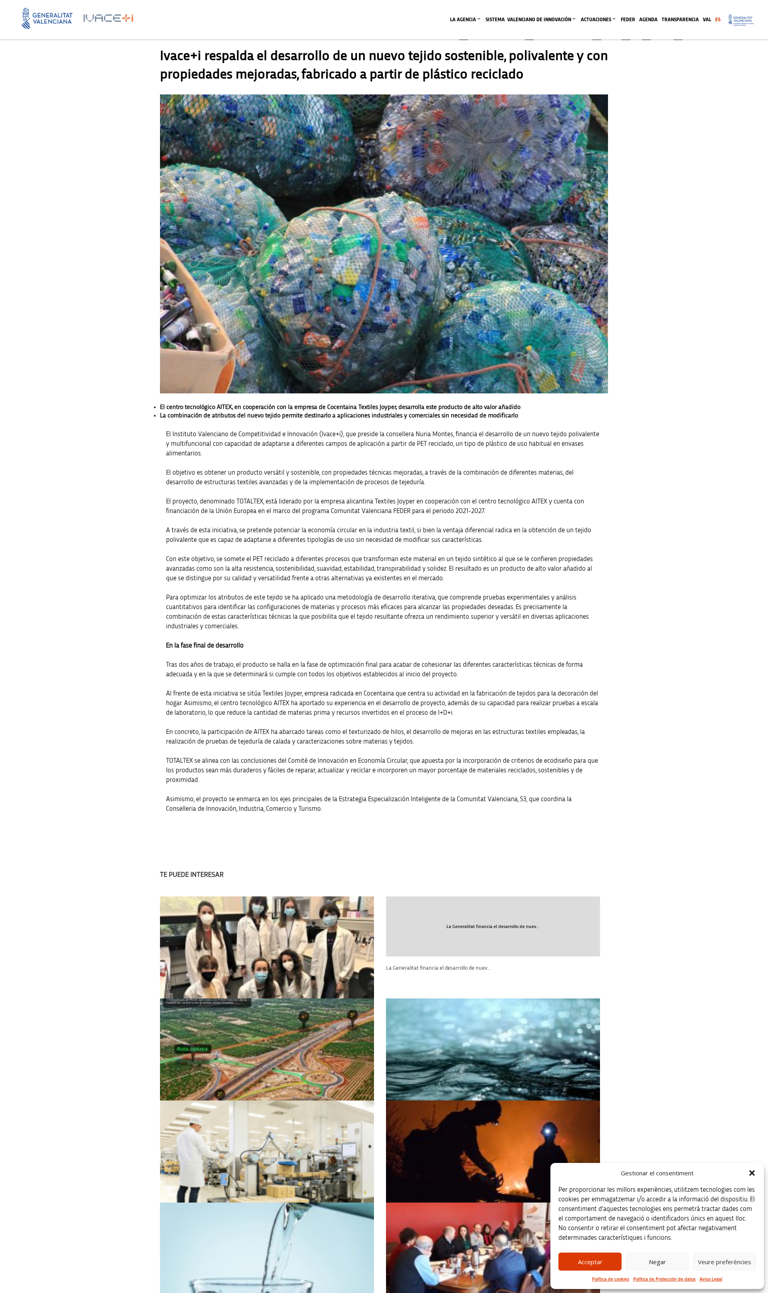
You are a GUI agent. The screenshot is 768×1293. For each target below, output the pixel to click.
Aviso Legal (711, 1279)
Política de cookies (610, 1279)
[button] (752, 1173)
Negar (657, 1262)
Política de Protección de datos (664, 1279)
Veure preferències (724, 1262)
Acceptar (590, 1262)
